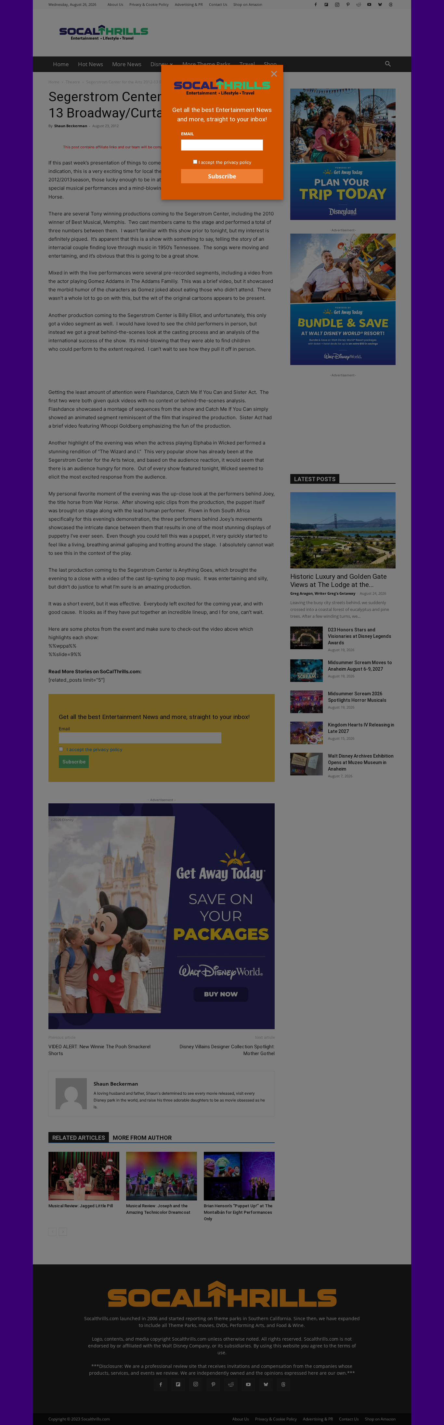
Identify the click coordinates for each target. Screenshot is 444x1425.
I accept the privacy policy (225, 162)
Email (187, 134)
